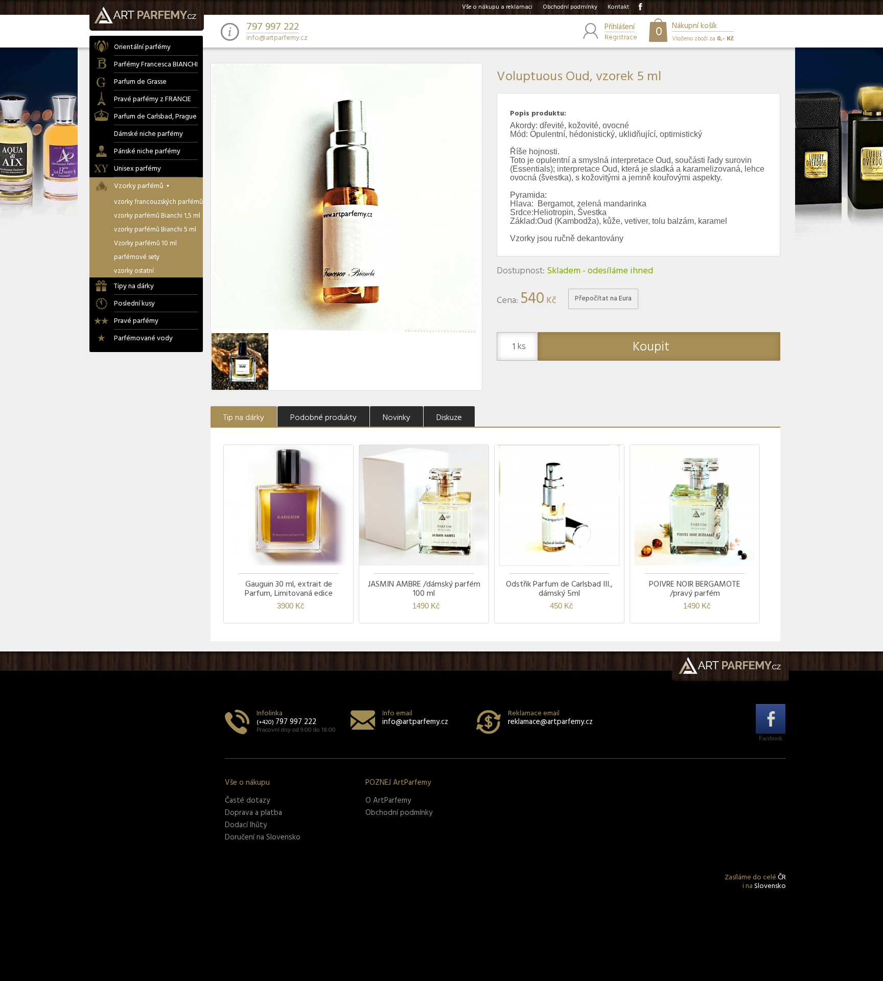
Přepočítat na (603, 299)
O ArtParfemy (388, 801)
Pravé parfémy (136, 321)
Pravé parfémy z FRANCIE (152, 99)
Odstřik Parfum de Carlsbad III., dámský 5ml (559, 589)
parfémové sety (136, 257)
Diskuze (449, 418)
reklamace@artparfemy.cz (550, 722)
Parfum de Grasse (140, 82)
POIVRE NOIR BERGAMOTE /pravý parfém (694, 589)
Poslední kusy (134, 304)
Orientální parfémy (142, 47)
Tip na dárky (243, 418)
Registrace (621, 36)
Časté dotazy (247, 801)
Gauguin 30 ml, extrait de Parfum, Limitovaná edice (289, 589)
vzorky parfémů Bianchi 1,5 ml (157, 216)
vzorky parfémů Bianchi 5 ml (155, 229)
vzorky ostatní (134, 271)
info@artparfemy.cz (277, 38)
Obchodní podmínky (570, 7)
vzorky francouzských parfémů (158, 202)
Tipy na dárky (134, 286)
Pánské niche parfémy (147, 151)
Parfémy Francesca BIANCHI (156, 65)
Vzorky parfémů (139, 186)
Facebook (770, 738)
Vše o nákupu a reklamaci (497, 7)
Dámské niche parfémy (148, 134)
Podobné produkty (323, 418)
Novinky (396, 418)
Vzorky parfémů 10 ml (145, 243)
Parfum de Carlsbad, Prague (155, 117)
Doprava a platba (253, 813)
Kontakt (618, 7)
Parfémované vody (143, 338)
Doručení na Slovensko (262, 837)
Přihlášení (620, 28)
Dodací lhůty (246, 825)
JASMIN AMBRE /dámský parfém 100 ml (424, 589)
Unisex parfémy (137, 169)
